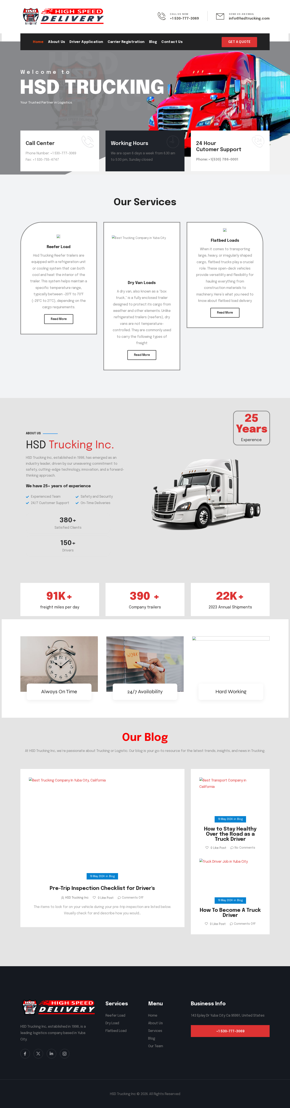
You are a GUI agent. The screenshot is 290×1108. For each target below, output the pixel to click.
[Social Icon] (25, 1053)
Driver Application (86, 42)
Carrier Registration (126, 42)
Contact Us (172, 42)
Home (38, 42)
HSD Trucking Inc (77, 897)
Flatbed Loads (225, 241)
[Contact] (164, 16)
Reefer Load (58, 247)
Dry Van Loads (142, 283)
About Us (56, 42)
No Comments (245, 847)
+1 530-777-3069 (184, 18)
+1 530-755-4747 (45, 160)
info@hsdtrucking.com (249, 18)
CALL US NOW (179, 14)
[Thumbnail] (102, 826)
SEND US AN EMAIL (241, 14)
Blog (153, 42)
